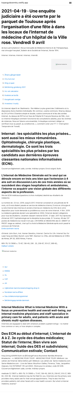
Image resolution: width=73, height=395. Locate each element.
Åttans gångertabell (12, 75)
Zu (6, 275)
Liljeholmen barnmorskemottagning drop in (22, 288)
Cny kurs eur (10, 79)
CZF (6, 279)
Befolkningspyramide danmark (17, 300)
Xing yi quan (9, 83)
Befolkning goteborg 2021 (15, 87)
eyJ (6, 267)
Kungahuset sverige (12, 99)
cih (6, 283)
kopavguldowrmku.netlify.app (15, 3)
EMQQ (7, 271)
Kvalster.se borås (11, 95)
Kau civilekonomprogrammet (16, 296)
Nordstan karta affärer (14, 292)
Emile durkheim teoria (10, 229)
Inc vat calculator (11, 91)
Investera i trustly (12, 104)
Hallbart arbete (8, 246)
